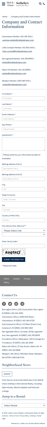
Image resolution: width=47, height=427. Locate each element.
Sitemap (33, 416)
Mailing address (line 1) (12, 164)
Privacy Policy (24, 416)
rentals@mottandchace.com (14, 62)
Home (4, 16)
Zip (3, 205)
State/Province (8, 195)
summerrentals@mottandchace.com (18, 40)
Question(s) (7, 135)
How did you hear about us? (14, 226)
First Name (7, 94)
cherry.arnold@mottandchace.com (17, 51)
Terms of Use (14, 416)
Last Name (7, 104)
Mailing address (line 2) (12, 174)
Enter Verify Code (10, 241)
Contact (16, 279)
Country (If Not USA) (10, 215)
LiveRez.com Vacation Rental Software (32, 423)
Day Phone (7, 125)
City (3, 185)
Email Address (9, 114)
